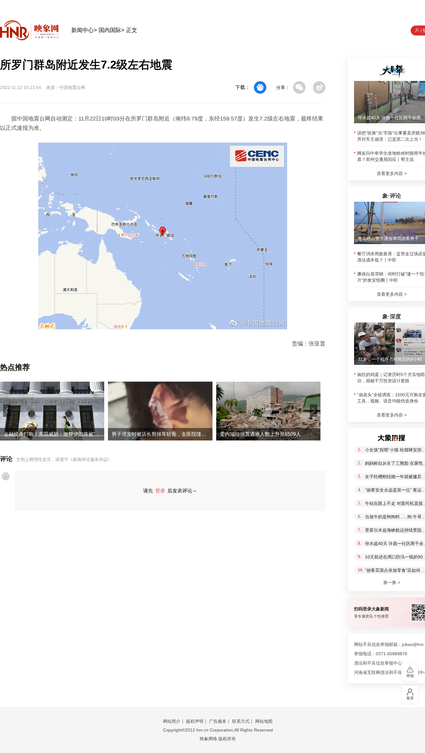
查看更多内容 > (392, 173)
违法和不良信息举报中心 (378, 663)
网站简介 (171, 721)
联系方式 (241, 721)
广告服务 (218, 721)
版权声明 (194, 721)
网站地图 (264, 721)
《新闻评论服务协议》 (90, 459)
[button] (7, 410)
